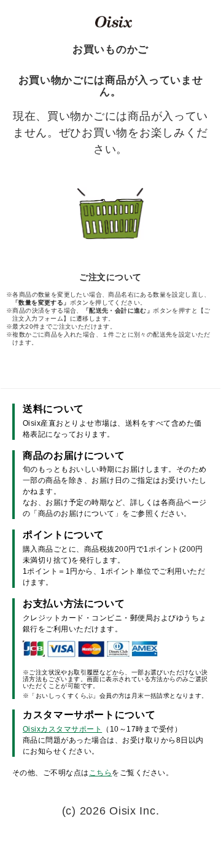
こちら (100, 772)
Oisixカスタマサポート (62, 729)
